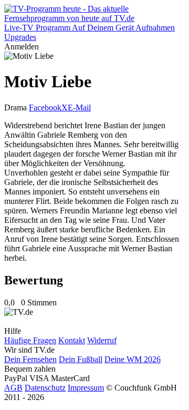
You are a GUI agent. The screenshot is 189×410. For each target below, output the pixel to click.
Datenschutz (45, 387)
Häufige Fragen (30, 340)
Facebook (45, 107)
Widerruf (102, 340)
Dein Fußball (80, 359)
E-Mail (79, 107)
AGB (13, 387)
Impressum (86, 387)
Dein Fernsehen (30, 359)
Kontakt (71, 340)
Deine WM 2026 (132, 359)
